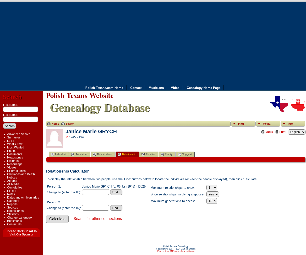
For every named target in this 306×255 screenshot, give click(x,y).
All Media (13, 184)
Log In (11, 141)
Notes (11, 194)
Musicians (156, 88)
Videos (11, 167)
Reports (12, 204)
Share (269, 131)
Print (282, 131)
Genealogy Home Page (203, 88)
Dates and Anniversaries (23, 197)
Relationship (129, 154)
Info (290, 123)
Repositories (15, 211)
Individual (60, 154)
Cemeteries (14, 187)
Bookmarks (14, 221)
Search (12, 96)
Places (11, 191)
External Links (16, 171)
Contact (136, 88)
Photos (11, 151)
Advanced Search (18, 134)
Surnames (14, 137)
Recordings (14, 164)
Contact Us (14, 224)
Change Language (19, 217)
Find (241, 123)
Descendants (105, 154)
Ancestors (81, 154)
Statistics (13, 214)
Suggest (187, 154)
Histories (13, 161)
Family (169, 154)
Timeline (150, 154)
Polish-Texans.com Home (104, 88)
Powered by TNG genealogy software (176, 251)
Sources (12, 207)
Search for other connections (97, 219)
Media (266, 123)
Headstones (15, 157)
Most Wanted (15, 147)
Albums (12, 181)
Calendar (13, 201)
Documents (14, 154)
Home (55, 123)
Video (175, 88)
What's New (14, 144)
